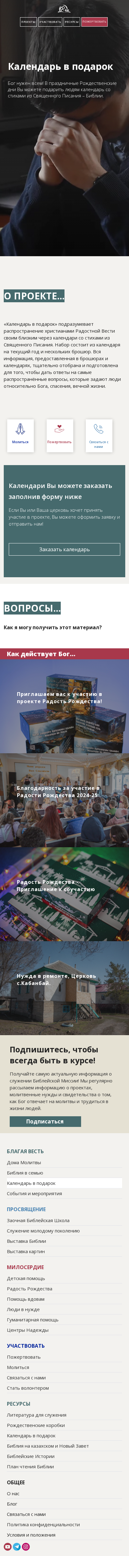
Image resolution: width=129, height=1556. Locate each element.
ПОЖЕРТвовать (94, 21)
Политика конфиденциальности (43, 1524)
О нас (13, 1493)
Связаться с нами (26, 1514)
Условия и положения (31, 1535)
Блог (12, 1504)
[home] (64, 8)
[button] (28, 22)
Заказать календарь (64, 549)
